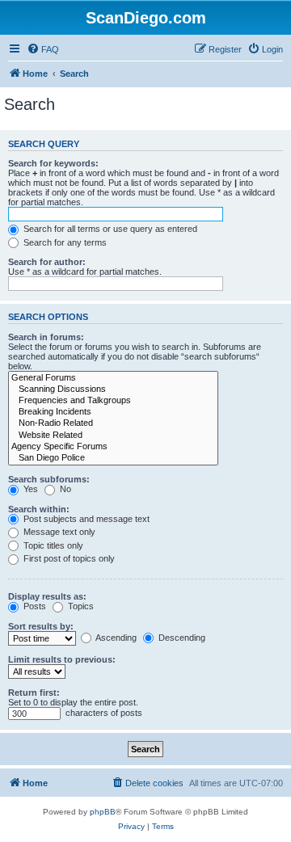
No (64, 489)
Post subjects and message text (85, 519)
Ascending (115, 637)
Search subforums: (49, 479)
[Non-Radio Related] (113, 423)
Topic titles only (52, 545)
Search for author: (47, 262)
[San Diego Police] (113, 458)
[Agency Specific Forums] (113, 447)
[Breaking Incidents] (113, 412)
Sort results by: (41, 626)
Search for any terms (64, 242)
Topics (79, 606)
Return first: (34, 692)
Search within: (39, 509)
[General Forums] (113, 378)
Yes (29, 489)
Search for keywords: (53, 163)
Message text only (58, 532)
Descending (180, 637)
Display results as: (47, 596)
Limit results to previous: (62, 659)
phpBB (103, 811)
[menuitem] (43, 49)
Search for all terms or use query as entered (109, 229)
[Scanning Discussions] (113, 389)
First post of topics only (68, 558)
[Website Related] (113, 435)
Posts (33, 606)
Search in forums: (46, 337)
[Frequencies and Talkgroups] (113, 400)
